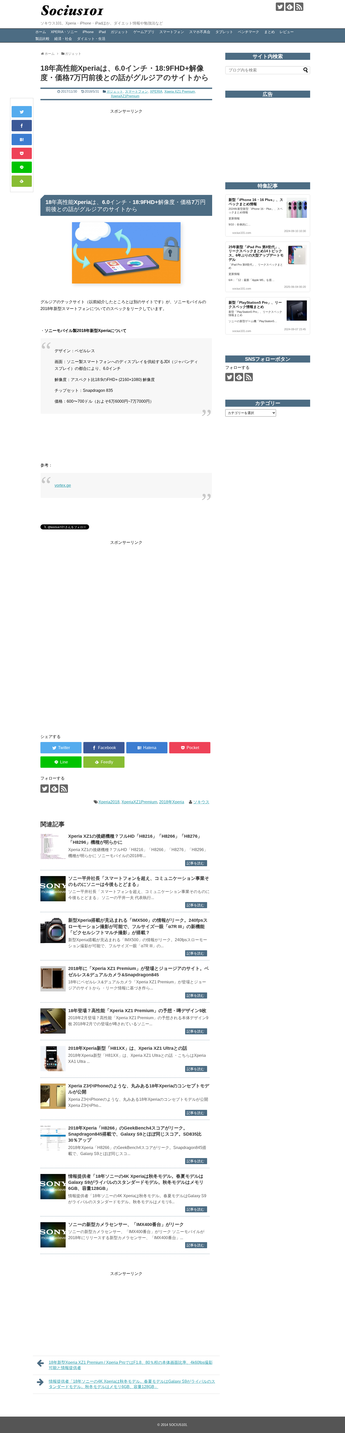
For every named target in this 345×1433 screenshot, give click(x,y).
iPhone (88, 32)
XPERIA (156, 91)
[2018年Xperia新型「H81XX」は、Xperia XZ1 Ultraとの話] (53, 1058)
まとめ (269, 32)
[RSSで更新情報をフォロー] (299, 7)
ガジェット (119, 32)
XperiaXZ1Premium (125, 96)
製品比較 (42, 39)
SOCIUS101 (178, 1425)
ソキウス (201, 802)
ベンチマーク (248, 32)
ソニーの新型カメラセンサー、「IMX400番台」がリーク (126, 1224)
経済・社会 (63, 39)
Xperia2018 (108, 802)
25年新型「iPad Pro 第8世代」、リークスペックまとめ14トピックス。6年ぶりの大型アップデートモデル (256, 253)
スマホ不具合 (199, 32)
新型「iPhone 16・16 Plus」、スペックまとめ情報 (256, 202)
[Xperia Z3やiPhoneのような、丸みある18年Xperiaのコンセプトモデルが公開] (53, 1096)
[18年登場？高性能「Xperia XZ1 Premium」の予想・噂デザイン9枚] (53, 1021)
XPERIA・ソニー (64, 32)
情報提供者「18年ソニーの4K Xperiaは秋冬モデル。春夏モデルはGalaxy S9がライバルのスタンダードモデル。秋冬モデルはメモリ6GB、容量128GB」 (136, 1182)
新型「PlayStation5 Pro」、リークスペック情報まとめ (255, 304)
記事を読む (195, 863)
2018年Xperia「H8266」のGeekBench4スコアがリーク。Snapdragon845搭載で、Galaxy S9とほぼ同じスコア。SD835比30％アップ (135, 1134)
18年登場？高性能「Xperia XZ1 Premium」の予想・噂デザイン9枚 (137, 1010)
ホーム (40, 32)
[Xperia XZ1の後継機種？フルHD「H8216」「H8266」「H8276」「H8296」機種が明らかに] (53, 846)
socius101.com (241, 232)
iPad (102, 32)
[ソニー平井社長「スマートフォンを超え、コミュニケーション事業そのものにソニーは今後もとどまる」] (53, 888)
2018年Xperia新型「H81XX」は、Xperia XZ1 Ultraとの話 (127, 1048)
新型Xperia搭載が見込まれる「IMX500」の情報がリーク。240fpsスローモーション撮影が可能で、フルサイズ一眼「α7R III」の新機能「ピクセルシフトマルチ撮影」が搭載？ (138, 926)
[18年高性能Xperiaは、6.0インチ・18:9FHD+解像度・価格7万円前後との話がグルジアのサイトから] (22, 139)
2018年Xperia (171, 802)
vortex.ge (63, 485)
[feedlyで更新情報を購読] (289, 7)
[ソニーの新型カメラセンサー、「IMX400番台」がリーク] (53, 1234)
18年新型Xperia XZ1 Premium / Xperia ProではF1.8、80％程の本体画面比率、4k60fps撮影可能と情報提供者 (131, 1365)
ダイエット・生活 (91, 39)
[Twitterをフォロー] (280, 7)
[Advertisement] (126, 150)
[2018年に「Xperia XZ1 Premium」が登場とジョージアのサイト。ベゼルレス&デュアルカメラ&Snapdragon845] (53, 978)
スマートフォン (171, 32)
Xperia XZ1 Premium (179, 91)
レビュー (287, 32)
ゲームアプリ (144, 32)
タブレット (224, 32)
